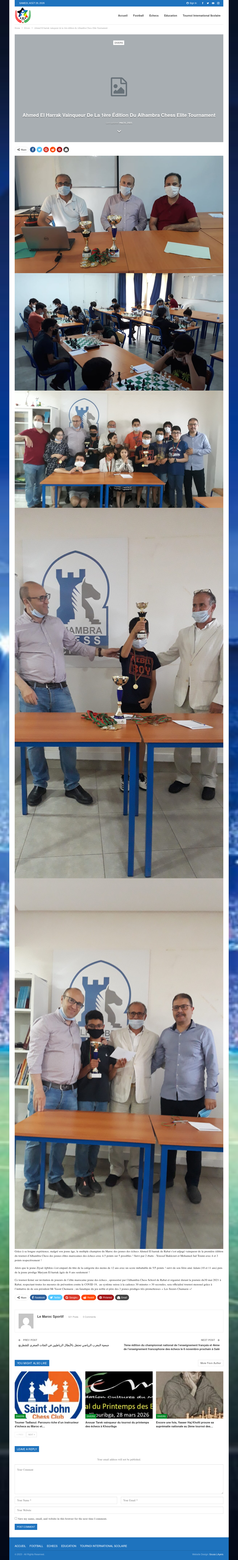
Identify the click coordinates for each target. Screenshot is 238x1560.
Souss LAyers (216, 1554)
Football (138, 15)
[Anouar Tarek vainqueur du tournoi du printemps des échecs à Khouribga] (119, 1394)
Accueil (123, 15)
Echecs (154, 15)
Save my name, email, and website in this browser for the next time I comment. (62, 1519)
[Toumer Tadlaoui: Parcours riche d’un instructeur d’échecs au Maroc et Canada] (48, 1394)
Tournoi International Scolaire (202, 15)
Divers (119, 42)
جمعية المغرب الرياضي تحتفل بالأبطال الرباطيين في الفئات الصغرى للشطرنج (63, 1345)
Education (170, 15)
